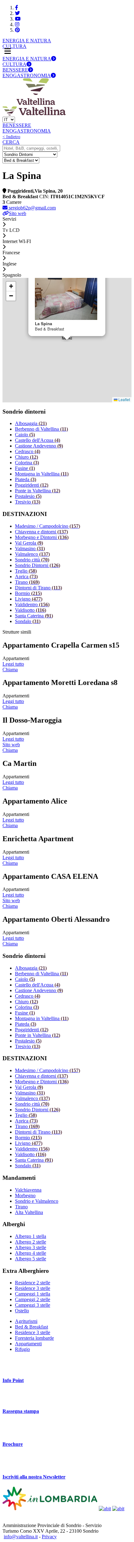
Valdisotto (30, 610)
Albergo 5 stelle (30, 1258)
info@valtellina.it (21, 1536)
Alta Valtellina (29, 1212)
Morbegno (25, 1195)
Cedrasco (27, 451)
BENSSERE (15, 70)
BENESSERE (16, 125)
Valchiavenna (28, 1190)
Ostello (22, 1310)
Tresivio (27, 501)
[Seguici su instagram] (17, 24)
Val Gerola (29, 543)
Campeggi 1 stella (32, 1293)
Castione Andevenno (39, 445)
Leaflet (123, 399)
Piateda (25, 479)
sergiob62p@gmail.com (31, 207)
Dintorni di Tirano (38, 587)
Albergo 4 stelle (30, 1253)
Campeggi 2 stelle (32, 1299)
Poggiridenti (31, 485)
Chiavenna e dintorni (41, 531)
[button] (11, 286)
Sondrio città (32, 559)
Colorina (27, 462)
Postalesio (28, 496)
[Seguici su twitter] (17, 13)
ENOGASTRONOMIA (26, 75)
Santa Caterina (34, 615)
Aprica (26, 576)
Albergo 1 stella (30, 1236)
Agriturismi (26, 1321)
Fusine (25, 468)
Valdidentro (32, 604)
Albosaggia (31, 423)
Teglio (26, 571)
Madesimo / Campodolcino (47, 526)
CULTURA (14, 46)
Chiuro (26, 457)
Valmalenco (32, 554)
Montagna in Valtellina (42, 473)
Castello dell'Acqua (37, 440)
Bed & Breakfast (31, 1326)
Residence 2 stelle (32, 1282)
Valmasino (30, 548)
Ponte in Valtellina (37, 490)
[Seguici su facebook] (16, 7)
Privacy (49, 1536)
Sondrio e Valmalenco (36, 1201)
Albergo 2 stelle (30, 1241)
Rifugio (22, 1349)
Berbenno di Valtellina (41, 429)
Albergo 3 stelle (30, 1247)
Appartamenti (28, 1343)
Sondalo (28, 621)
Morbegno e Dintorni (42, 537)
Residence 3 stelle (32, 1288)
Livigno (28, 599)
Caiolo (25, 434)
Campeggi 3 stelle (32, 1305)
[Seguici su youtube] (18, 18)
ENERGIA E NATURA (26, 40)
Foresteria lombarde (34, 1338)
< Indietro (11, 136)
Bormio (28, 593)
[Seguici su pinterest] (17, 30)
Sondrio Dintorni (37, 565)
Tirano (27, 582)
